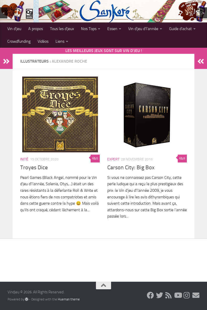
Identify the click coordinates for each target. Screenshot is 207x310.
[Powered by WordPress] (26, 299)
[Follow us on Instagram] (186, 295)
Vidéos (43, 41)
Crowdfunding (19, 41)
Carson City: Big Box (130, 167)
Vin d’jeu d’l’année (143, 28)
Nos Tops (88, 28)
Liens (60, 41)
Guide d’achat (180, 28)
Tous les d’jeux (62, 28)
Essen (112, 28)
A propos (35, 28)
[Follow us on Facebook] (150, 295)
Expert (113, 159)
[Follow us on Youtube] (177, 295)
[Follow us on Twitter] (159, 295)
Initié (24, 159)
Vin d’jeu (14, 28)
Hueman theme (69, 299)
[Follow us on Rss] (168, 295)
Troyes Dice (34, 167)
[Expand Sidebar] (6, 61)
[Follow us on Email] (195, 295)
